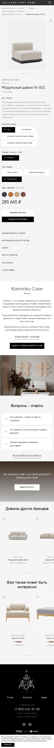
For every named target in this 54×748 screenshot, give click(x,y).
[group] (18, 541)
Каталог (27, 697)
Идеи (44, 697)
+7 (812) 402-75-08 (27, 709)
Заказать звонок (18, 213)
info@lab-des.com (27, 705)
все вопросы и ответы (27, 456)
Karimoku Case (10, 80)
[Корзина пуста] (49, 3)
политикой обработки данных (12, 739)
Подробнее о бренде (27, 337)
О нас (10, 697)
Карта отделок (10, 255)
